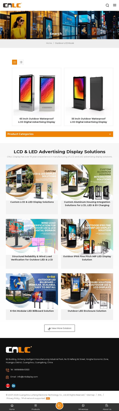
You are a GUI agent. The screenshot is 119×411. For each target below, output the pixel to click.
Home (49, 43)
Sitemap (90, 395)
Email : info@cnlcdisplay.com (24, 377)
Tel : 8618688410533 (20, 369)
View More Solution (61, 328)
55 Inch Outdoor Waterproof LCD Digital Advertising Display (88, 120)
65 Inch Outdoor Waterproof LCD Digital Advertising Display (36, 120)
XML (100, 395)
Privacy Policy (13, 398)
